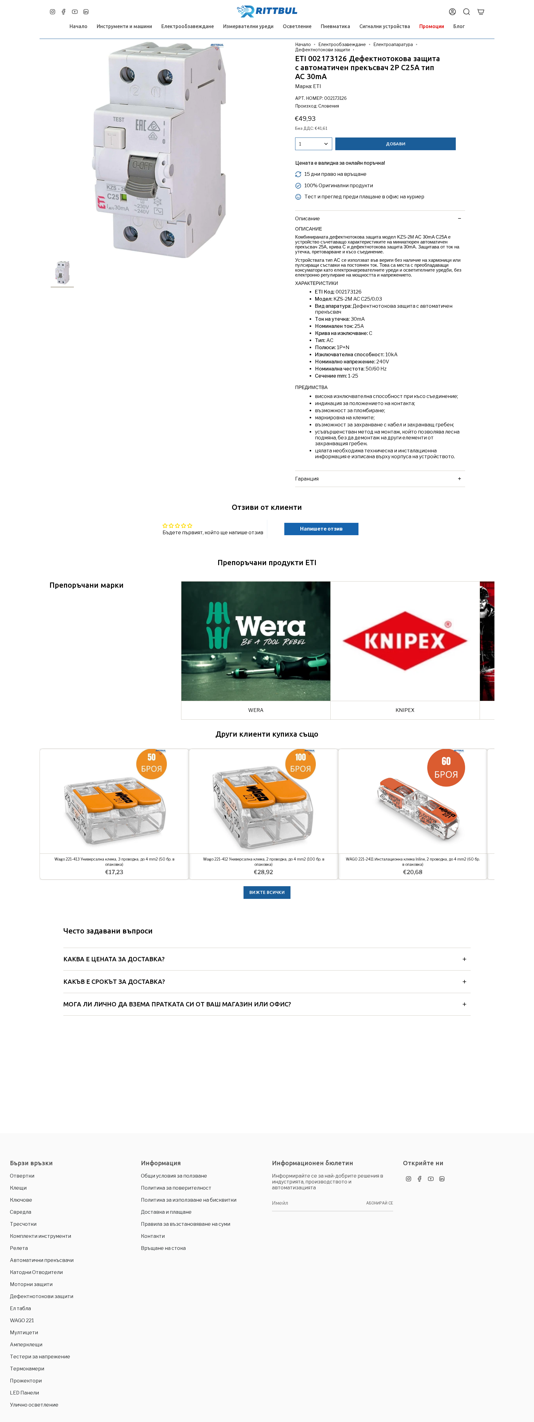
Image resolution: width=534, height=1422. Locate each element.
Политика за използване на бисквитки (188, 1200)
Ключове (21, 1200)
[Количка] (481, 11)
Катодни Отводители (36, 1272)
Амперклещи (26, 1345)
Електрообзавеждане (342, 44)
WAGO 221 (22, 1320)
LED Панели (24, 1393)
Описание (307, 219)
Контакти (153, 1236)
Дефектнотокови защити (322, 49)
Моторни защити (31, 1284)
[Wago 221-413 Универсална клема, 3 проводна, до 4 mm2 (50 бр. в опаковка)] (114, 801)
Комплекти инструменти (40, 1236)
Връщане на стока (163, 1248)
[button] (124, 26)
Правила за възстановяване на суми (185, 1224)
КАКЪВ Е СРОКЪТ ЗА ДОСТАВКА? (114, 981)
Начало (303, 44)
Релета (19, 1248)
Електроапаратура (393, 44)
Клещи (18, 1188)
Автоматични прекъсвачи (42, 1260)
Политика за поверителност (176, 1188)
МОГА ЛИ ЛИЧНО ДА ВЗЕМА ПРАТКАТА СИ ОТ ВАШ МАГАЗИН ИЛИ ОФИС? (177, 1004)
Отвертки (22, 1176)
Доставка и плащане (166, 1212)
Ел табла (20, 1308)
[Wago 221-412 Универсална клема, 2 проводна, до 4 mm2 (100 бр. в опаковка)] (263, 801)
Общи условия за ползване (174, 1176)
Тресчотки (23, 1224)
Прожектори (26, 1381)
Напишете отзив (321, 529)
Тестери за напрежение (40, 1357)
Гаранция (307, 479)
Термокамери (27, 1369)
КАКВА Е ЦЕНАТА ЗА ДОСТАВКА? (114, 959)
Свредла (20, 1212)
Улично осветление (34, 1405)
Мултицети (24, 1332)
